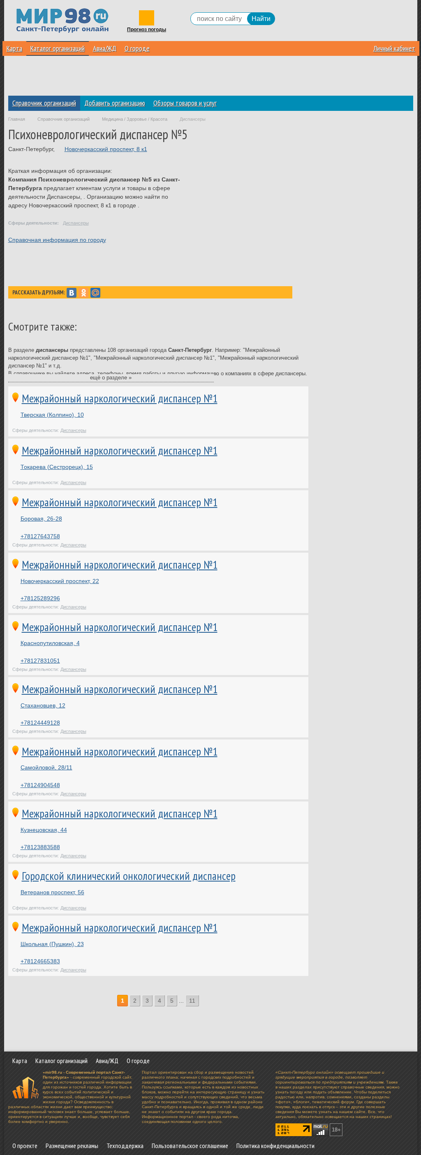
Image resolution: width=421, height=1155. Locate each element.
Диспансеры (76, 222)
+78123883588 (40, 847)
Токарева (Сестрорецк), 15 (57, 467)
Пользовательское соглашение (190, 1145)
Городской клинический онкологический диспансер (129, 876)
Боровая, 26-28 (41, 518)
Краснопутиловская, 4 (50, 643)
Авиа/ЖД (104, 48)
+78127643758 (40, 536)
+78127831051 (40, 660)
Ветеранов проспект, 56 (52, 892)
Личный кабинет (394, 48)
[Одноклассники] (83, 293)
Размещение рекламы (72, 1145)
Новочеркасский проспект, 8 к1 (106, 149)
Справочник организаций (44, 103)
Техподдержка (124, 1145)
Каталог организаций (57, 48)
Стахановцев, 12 (43, 705)
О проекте (24, 1145)
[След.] (204, 1001)
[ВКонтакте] (71, 293)
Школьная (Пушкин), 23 (52, 944)
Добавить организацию (114, 103)
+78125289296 (40, 598)
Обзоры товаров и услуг (185, 103)
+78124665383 (40, 961)
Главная (16, 119)
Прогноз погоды (146, 29)
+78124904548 (40, 785)
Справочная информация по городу (57, 240)
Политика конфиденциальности (275, 1145)
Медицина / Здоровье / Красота (134, 119)
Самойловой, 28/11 (46, 767)
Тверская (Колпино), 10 (52, 414)
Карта (14, 48)
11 (192, 1000)
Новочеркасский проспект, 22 (60, 581)
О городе (137, 48)
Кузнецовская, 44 (44, 830)
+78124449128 (40, 722)
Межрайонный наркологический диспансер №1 (119, 398)
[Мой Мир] (95, 293)
